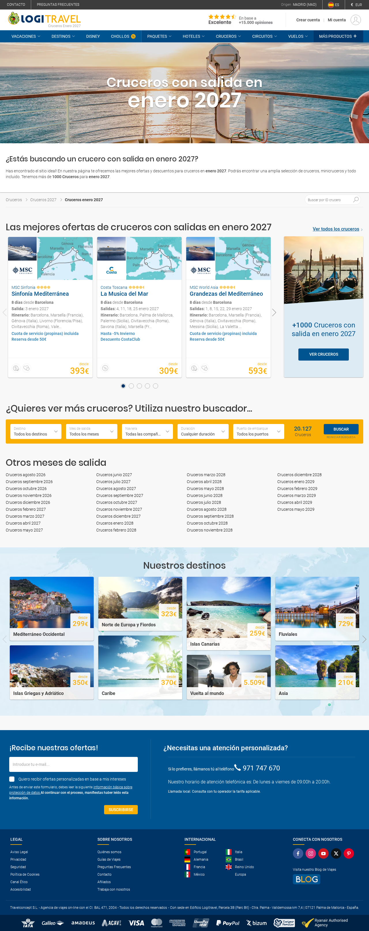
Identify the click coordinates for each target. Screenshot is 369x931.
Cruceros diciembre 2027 (118, 516)
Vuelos (295, 36)
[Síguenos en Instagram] (310, 853)
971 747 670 (261, 768)
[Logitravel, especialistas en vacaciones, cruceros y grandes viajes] (44, 18)
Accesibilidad (20, 889)
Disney (93, 36)
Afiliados (104, 882)
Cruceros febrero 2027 (26, 509)
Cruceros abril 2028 (204, 481)
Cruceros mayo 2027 (24, 530)
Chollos (120, 36)
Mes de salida (79, 429)
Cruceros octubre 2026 (26, 488)
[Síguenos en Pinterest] (349, 853)
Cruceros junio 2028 (205, 495)
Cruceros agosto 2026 (26, 474)
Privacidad (18, 859)
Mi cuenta (337, 20)
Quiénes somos (109, 852)
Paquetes (157, 36)
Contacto (16, 5)
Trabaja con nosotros (113, 889)
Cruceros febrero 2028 (116, 530)
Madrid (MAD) (305, 5)
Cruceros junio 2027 (114, 474)
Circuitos (262, 36)
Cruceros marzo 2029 (296, 495)
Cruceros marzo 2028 (206, 474)
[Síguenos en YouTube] (323, 853)
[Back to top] (355, 896)
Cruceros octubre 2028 (207, 523)
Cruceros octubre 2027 (116, 502)
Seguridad (18, 867)
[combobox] (35, 431)
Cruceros (226, 36)
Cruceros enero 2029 (296, 481)
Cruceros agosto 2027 (116, 488)
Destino (20, 429)
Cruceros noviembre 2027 (119, 509)
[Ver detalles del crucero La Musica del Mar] (139, 307)
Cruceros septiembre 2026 (29, 481)
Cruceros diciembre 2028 (299, 474)
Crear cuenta (308, 20)
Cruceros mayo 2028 (205, 488)
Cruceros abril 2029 (294, 502)
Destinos (61, 36)
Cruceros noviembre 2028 (210, 530)
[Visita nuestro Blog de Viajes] (323, 879)
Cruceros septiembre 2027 (119, 495)
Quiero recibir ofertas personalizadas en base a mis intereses (72, 779)
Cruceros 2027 (43, 199)
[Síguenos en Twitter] (336, 853)
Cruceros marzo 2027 (25, 516)
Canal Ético (19, 882)
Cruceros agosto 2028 (207, 509)
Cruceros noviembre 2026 (29, 495)
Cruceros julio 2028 (204, 502)
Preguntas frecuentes (58, 5)
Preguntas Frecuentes (114, 867)
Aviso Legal (19, 852)
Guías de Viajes (109, 859)
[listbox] (203, 431)
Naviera (131, 429)
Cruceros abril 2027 (23, 523)
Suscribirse (121, 809)
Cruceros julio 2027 (113, 481)
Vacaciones (24, 36)
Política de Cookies (24, 874)
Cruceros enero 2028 (114, 523)
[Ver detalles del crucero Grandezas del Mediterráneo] (228, 307)
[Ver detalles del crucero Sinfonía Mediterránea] (50, 307)
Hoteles (191, 36)
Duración (188, 429)
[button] (338, 36)
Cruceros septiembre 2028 (210, 516)
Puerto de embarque (252, 429)
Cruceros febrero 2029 (297, 488)
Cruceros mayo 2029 (296, 509)
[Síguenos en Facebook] (298, 853)
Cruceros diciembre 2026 (28, 502)
